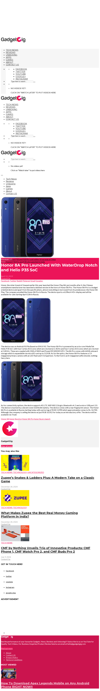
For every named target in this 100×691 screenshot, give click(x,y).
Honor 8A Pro (28, 419)
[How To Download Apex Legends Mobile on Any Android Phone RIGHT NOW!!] (8, 678)
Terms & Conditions (14, 660)
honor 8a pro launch (42, 419)
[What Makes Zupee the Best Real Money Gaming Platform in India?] (15, 505)
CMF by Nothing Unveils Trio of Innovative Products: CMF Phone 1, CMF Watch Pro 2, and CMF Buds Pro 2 (45, 549)
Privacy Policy (12, 657)
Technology (20, 472)
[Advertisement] (50, 18)
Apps (8, 57)
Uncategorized (35, 472)
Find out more (7, 648)
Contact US (12, 65)
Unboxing (11, 55)
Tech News (12, 50)
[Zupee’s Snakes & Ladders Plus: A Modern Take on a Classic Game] (15, 470)
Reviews (10, 52)
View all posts (7, 446)
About (9, 62)
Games (9, 60)
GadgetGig (5, 278)
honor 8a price (16, 419)
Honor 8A (5, 419)
